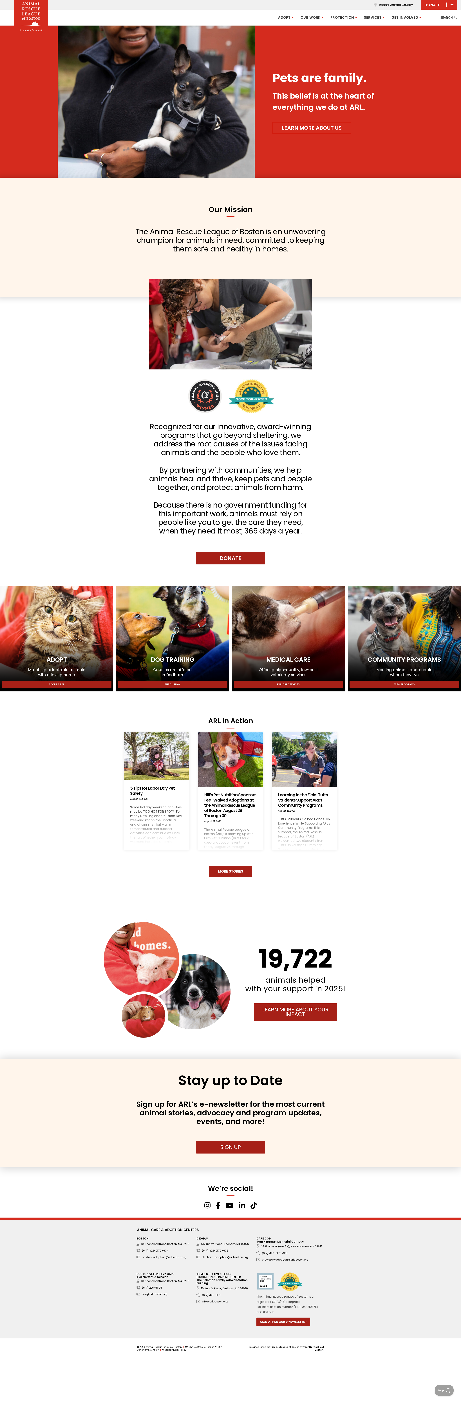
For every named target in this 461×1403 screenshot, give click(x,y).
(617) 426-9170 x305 (275, 1253)
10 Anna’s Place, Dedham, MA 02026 (224, 1288)
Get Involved (404, 17)
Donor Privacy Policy (148, 1349)
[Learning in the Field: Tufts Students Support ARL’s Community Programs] (304, 791)
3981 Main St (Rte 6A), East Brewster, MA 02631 (291, 1246)
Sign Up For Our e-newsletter (283, 1322)
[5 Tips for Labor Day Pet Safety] (156, 791)
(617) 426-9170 (211, 1295)
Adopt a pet (56, 684)
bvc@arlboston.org (154, 1294)
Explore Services (288, 684)
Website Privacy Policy (174, 1349)
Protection (342, 17)
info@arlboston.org (215, 1301)
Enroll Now (172, 684)
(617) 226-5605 (152, 1288)
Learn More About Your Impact (295, 1012)
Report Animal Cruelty (396, 5)
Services (373, 17)
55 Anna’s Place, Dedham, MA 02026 (225, 1244)
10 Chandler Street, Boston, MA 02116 (165, 1244)
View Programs (404, 684)
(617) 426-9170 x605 (215, 1250)
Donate (230, 558)
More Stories (230, 871)
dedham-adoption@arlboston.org (225, 1257)
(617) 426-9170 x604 (155, 1250)
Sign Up (230, 1147)
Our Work (311, 17)
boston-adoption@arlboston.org (164, 1257)
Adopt (284, 17)
